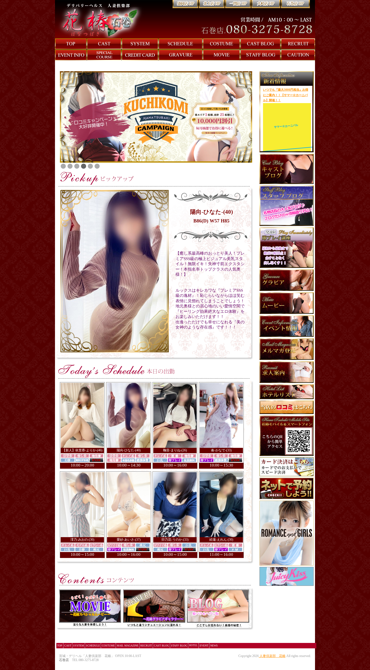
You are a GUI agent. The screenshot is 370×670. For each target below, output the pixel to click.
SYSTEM (78, 645)
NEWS (214, 645)
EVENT (204, 645)
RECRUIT (146, 645)
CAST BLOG (161, 645)
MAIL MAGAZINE (127, 645)
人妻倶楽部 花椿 (272, 656)
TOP (59, 645)
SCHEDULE (93, 645)
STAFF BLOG (179, 645)
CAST (67, 645)
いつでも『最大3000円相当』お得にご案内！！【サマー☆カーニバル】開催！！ (285, 95)
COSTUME (108, 645)
